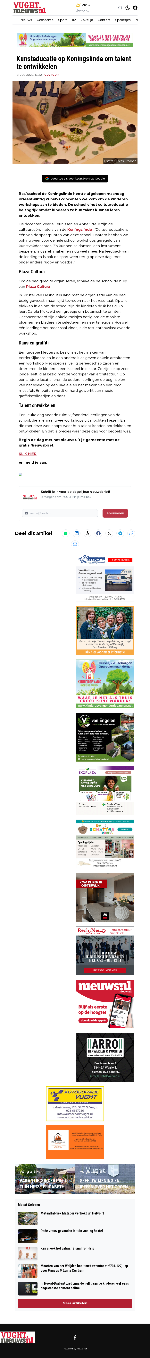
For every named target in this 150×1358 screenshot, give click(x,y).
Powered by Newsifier (75, 1348)
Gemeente (45, 20)
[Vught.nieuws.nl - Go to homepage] (17, 1337)
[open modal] (135, 7)
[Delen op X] (109, 533)
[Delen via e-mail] (75, 544)
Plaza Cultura (38, 286)
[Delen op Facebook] (98, 533)
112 (74, 20)
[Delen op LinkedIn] (76, 533)
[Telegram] (120, 533)
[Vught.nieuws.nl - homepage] (30, 7)
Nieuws (26, 20)
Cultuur (51, 75)
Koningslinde (79, 229)
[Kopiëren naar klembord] (131, 533)
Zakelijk (87, 20)
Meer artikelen (75, 1303)
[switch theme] (127, 8)
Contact (104, 20)
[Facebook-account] (75, 1337)
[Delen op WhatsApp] (66, 533)
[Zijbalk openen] (14, 20)
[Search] (120, 7)
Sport (62, 20)
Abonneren (115, 513)
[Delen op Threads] (87, 533)
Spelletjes (123, 20)
